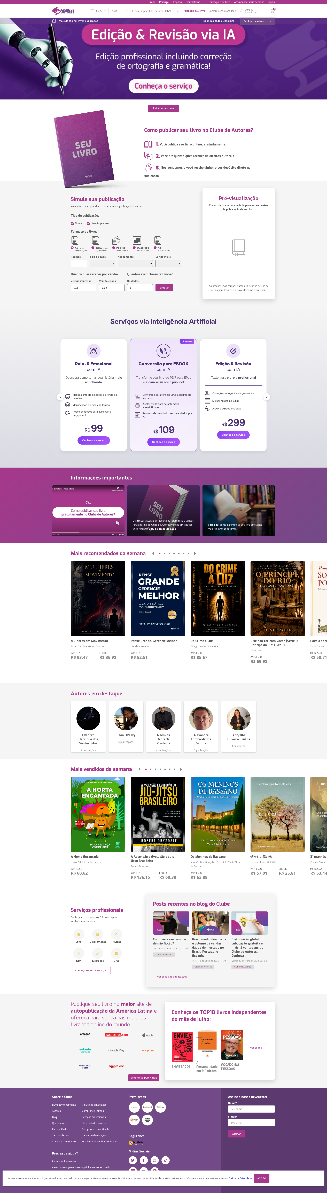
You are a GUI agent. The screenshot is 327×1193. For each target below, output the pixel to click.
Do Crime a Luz (202, 641)
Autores (56, 1110)
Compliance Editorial (93, 1110)
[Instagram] (155, 1160)
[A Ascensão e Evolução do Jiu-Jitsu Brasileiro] (158, 814)
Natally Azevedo (140, 646)
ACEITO (261, 1178)
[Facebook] (144, 1160)
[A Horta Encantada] (98, 814)
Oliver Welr (256, 650)
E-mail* (232, 1116)
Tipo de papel (98, 256)
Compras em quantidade (222, 10)
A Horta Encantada (85, 857)
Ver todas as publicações (172, 976)
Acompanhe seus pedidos (249, 2)
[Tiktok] (165, 1160)
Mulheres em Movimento (89, 641)
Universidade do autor (94, 1123)
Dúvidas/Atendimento (64, 1104)
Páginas (76, 256)
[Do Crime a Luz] (218, 598)
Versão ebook (107, 281)
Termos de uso (60, 1135)
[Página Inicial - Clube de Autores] (63, 11)
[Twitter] (133, 1160)
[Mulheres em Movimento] (98, 598)
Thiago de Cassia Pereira (204, 646)
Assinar (236, 1133)
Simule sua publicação (144, 1077)
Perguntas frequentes (64, 1161)
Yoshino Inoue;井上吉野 (263, 862)
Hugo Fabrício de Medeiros (86, 862)
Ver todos (256, 1047)
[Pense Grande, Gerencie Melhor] (158, 598)
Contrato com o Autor (64, 1141)
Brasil (152, 2)
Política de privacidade (94, 1104)
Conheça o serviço (93, 434)
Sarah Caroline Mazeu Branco (87, 646)
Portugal (164, 2)
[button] (60, 397)
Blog (54, 1117)
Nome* (232, 1103)
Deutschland (193, 2)
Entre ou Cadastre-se (251, 10)
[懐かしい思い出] (278, 814)
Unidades (133, 281)
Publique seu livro (219, 2)
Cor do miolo (163, 256)
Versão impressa (81, 281)
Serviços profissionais (94, 1117)
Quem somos (59, 1123)
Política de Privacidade (240, 1178)
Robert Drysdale (140, 866)
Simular (164, 287)
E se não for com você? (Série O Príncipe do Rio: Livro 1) (274, 643)
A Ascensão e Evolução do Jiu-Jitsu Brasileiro (153, 859)
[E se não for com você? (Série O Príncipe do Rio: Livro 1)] (278, 598)
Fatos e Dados (60, 1129)
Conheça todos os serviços (90, 970)
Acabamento (126, 256)
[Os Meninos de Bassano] (218, 814)
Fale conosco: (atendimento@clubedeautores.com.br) (81, 1167)
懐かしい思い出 (261, 857)
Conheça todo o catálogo (218, 20)
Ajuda (271, 2)
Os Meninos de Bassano (208, 857)
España (177, 2)
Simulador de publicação (100, 1141)
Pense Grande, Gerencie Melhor (154, 641)
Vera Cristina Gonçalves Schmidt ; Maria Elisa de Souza (215, 864)
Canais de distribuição (94, 1135)
